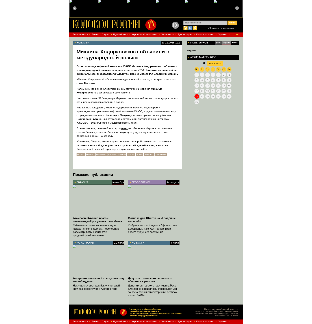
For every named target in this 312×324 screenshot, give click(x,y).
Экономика (167, 34)
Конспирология (205, 34)
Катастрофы (85, 242)
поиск (232, 22)
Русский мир (120, 34)
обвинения (101, 155)
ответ (124, 128)
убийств (125, 92)
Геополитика (80, 34)
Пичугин (122, 155)
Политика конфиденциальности (143, 316)
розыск (131, 155)
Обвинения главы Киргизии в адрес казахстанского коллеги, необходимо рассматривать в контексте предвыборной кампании (96, 230)
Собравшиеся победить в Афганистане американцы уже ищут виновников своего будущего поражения (152, 228)
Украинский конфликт (144, 34)
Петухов (112, 155)
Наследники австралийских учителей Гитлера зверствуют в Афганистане (96, 287)
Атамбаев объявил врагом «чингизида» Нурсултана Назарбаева (97, 219)
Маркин (80, 155)
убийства (149, 155)
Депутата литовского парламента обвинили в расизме (150, 280)
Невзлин (90, 155)
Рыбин (139, 155)
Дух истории (185, 34)
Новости (138, 242)
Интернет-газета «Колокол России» (145, 309)
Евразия (82, 182)
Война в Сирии (100, 34)
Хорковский (160, 155)
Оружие (222, 34)
